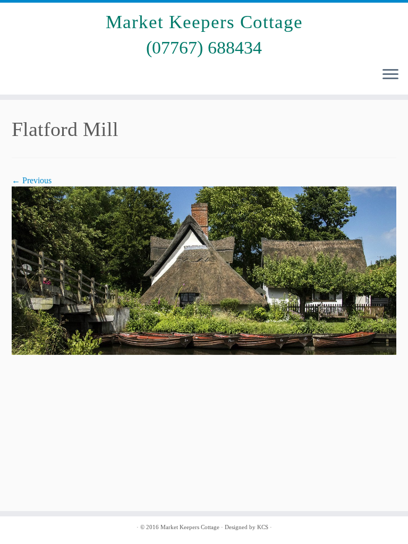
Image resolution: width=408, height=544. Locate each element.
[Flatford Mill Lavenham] (204, 269)
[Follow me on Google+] (66, 76)
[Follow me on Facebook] (50, 76)
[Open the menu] (390, 75)
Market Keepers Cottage (204, 22)
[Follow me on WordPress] (81, 76)
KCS (262, 527)
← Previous (32, 180)
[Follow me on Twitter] (35, 76)
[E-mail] (20, 76)
